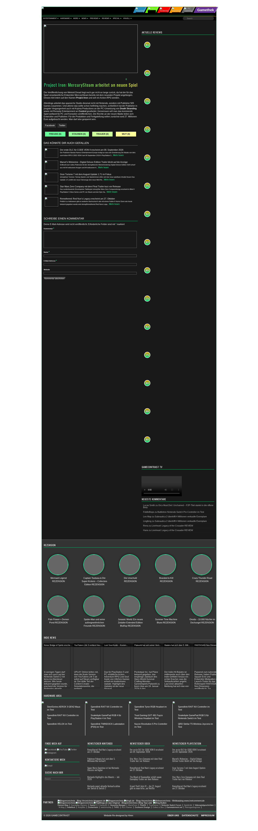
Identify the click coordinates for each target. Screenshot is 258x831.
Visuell (126, 18)
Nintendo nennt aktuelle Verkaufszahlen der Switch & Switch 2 (103, 787)
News (84, 18)
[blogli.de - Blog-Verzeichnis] (138, 801)
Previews (94, 18)
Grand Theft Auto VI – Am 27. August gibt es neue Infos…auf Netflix (145, 787)
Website (47, 270)
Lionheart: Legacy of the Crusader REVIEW (172, 526)
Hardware (65, 18)
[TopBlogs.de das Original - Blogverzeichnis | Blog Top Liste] (123, 803)
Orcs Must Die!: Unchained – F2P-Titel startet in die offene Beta (178, 506)
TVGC (116, 807)
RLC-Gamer (127, 807)
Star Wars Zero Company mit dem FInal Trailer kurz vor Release (146, 760)
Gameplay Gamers (79, 805)
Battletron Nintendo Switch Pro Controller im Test (180, 512)
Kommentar (49, 229)
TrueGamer (154, 805)
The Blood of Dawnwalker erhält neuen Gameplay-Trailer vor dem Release (145, 778)
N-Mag (61, 807)
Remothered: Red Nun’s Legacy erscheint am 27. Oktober (104, 750)
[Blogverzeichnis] (114, 801)
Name (46, 252)
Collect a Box (158, 807)
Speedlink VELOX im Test (59, 724)
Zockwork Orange (142, 807)
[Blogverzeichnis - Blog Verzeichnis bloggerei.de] (81, 801)
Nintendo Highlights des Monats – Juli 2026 (103, 778)
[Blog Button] (159, 803)
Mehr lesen (118, 155)
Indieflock (71, 807)
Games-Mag (63, 805)
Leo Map (147, 516)
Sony (134, 74)
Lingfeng (147, 521)
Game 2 (93, 805)
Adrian (72, 74)
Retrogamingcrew (192, 807)
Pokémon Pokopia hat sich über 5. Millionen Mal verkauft (101, 760)
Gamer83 (103, 805)
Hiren (130, 815)
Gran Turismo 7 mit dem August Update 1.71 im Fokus (188, 769)
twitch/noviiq (106, 807)
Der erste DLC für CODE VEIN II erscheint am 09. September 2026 (147, 750)
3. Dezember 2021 (54, 74)
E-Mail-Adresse (50, 261)
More (75, 18)
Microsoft (96, 74)
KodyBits (81, 807)
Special (116, 18)
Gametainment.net (174, 807)
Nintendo (113, 74)
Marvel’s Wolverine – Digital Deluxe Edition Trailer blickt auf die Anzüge (187, 760)
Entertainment (50, 18)
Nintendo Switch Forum (171, 805)
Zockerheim (93, 807)
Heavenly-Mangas (118, 805)
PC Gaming (124, 74)
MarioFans (132, 805)
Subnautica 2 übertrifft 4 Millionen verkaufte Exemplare (181, 516)
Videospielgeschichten (204, 805)
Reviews (105, 18)
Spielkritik (188, 805)
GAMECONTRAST (60, 815)
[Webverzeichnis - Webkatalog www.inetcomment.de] (179, 801)
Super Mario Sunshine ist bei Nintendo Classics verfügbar (103, 769)
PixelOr (143, 805)
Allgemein (85, 74)
